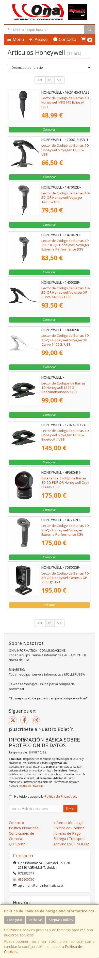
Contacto (67, 39)
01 (50, 80)
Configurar (14, 920)
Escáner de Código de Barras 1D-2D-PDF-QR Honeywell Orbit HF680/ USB (65, 482)
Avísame (49, 605)
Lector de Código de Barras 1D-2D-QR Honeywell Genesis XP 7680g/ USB (65, 577)
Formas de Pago (67, 833)
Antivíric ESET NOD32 (71, 844)
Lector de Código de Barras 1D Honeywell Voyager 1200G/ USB (65, 150)
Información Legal (68, 822)
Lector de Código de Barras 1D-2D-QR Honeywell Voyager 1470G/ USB (65, 197)
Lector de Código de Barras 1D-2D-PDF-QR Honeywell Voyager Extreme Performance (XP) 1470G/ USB (65, 247)
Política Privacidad (24, 828)
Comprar (49, 129)
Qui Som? (17, 844)
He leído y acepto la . (45, 796)
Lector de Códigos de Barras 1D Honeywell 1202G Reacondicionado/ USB (63, 387)
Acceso (41, 39)
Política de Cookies (69, 828)
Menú (18, 39)
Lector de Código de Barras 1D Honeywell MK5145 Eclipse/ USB (65, 102)
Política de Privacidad (31, 785)
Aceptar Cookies (61, 920)
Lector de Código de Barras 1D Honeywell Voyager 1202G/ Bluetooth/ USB (65, 435)
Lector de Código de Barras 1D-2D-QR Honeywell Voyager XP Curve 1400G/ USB (65, 292)
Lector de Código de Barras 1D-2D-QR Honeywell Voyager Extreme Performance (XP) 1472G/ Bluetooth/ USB (65, 532)
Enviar (70, 808)
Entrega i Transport (69, 838)
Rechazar (35, 920)
